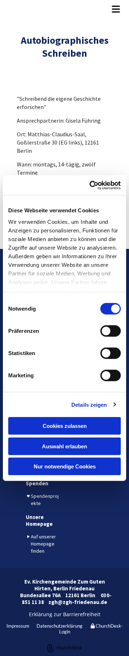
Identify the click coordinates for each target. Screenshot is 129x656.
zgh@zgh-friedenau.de (77, 602)
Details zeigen (89, 404)
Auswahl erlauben (64, 446)
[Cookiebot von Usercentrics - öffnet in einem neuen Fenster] (91, 185)
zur (57, 614)
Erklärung (40, 614)
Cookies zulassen (65, 426)
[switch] (110, 331)
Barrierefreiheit (81, 614)
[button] (64, 9)
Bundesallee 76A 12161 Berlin (59, 595)
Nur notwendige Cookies (65, 466)
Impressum (17, 626)
